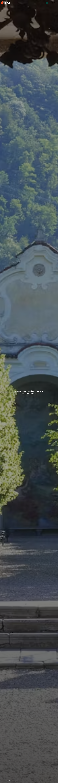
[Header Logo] (9, 3)
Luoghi (17, 781)
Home (14, 781)
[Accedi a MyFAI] (52, 3)
